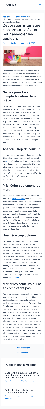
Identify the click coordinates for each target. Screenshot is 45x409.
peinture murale (18, 199)
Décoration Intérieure (13, 381)
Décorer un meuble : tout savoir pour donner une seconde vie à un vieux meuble (22, 375)
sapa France (14, 277)
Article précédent (22, 348)
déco (8, 161)
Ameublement (10, 396)
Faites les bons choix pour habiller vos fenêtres (19, 391)
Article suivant (22, 353)
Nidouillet (9, 5)
